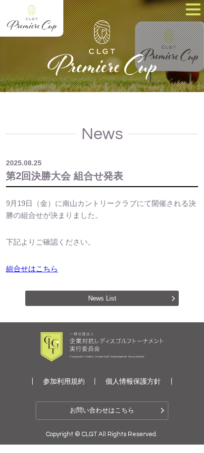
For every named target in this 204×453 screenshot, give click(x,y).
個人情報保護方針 (133, 381)
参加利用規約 (64, 381)
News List (102, 298)
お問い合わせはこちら (102, 410)
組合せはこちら (32, 268)
